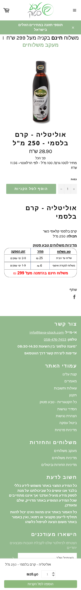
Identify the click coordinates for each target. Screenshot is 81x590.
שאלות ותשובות (65, 388)
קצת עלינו (70, 374)
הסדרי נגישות (67, 409)
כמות (74, 179)
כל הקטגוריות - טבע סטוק (58, 402)
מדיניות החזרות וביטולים (59, 465)
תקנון (73, 395)
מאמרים (70, 381)
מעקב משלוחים (40, 45)
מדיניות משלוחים (64, 458)
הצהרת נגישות (66, 416)
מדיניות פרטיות (66, 430)
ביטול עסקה (68, 423)
